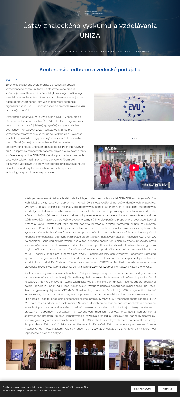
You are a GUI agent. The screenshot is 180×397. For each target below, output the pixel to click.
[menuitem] (34, 51)
